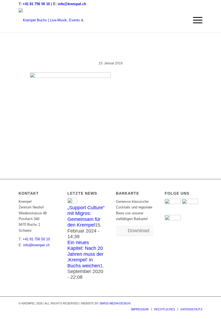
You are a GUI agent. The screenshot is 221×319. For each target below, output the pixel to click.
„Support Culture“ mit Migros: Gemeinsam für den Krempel (86, 216)
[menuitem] (195, 20)
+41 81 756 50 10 (36, 4)
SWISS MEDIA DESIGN (114, 303)
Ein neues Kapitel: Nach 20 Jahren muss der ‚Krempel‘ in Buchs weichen (85, 254)
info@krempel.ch (72, 4)
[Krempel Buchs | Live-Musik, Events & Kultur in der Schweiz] (55, 20)
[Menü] (195, 20)
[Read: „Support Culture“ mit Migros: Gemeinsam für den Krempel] (72, 202)
